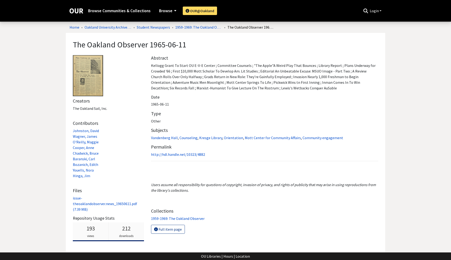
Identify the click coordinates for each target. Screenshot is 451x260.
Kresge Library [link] (210, 137)
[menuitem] (167, 11)
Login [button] (375, 10)
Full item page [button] (170, 229)
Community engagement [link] (323, 137)
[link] (105, 204)
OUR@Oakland (201, 10)
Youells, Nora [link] (83, 170)
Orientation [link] (233, 137)
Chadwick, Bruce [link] (86, 153)
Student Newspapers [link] (153, 27)
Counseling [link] (188, 137)
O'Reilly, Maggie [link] (86, 142)
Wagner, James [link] (85, 136)
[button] (366, 11)
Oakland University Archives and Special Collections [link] (108, 27)
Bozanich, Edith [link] (85, 164)
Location (243, 256)
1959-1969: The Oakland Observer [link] (198, 27)
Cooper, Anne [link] (83, 147)
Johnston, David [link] (86, 130)
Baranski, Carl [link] (84, 159)
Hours (228, 256)
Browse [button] (165, 10)
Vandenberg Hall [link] (164, 137)
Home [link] (74, 27)
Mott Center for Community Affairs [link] (273, 137)
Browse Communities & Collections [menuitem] (119, 10)
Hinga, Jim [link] (81, 175)
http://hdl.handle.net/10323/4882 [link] (178, 154)
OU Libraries (211, 256)
